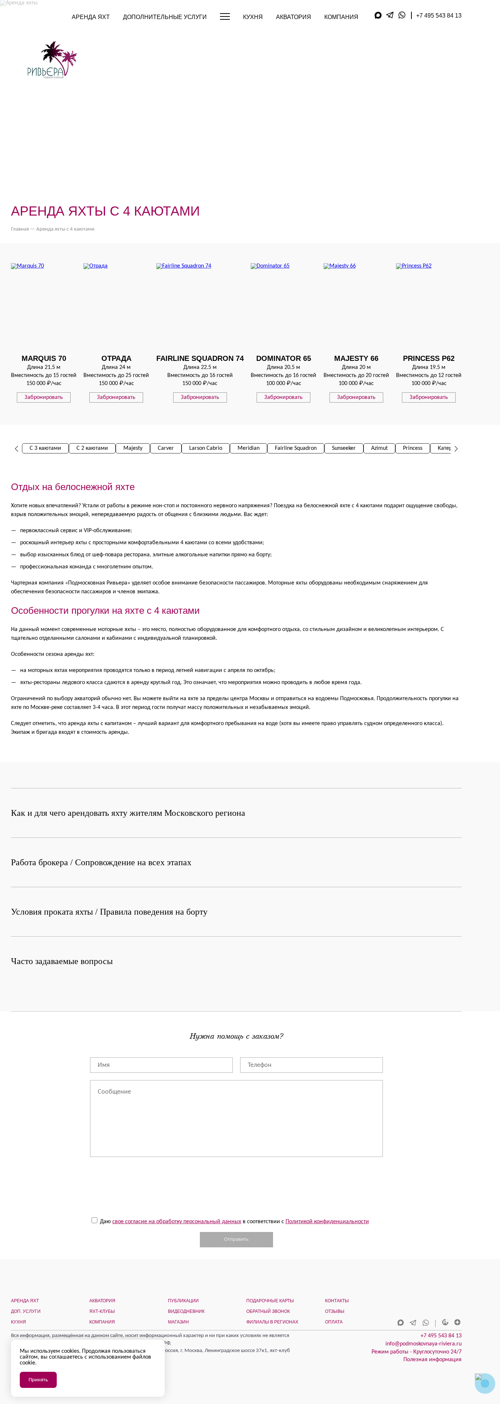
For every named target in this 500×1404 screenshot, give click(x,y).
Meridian (249, 448)
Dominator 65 (283, 358)
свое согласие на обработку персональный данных (176, 1222)
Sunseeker (344, 448)
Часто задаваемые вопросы (62, 961)
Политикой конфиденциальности (327, 1222)
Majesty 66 (356, 358)
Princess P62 (429, 358)
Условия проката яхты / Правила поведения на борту (109, 911)
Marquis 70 (44, 358)
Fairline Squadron (296, 448)
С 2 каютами (92, 448)
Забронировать (44, 397)
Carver (166, 448)
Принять (38, 1380)
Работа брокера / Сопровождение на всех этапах (101, 862)
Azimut (379, 448)
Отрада (116, 358)
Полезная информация (432, 1360)
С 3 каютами (45, 448)
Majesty (132, 448)
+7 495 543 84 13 (439, 16)
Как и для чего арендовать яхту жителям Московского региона (128, 813)
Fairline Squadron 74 (200, 358)
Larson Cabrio (205, 448)
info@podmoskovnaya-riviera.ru (423, 1344)
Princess (412, 448)
